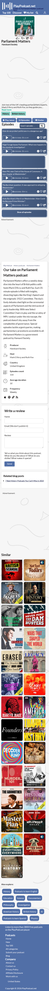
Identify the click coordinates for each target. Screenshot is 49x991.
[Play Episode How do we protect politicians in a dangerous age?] (7, 138)
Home (8, 938)
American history (11, 911)
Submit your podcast (15, 952)
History (5, 113)
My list (29, 12)
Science (20, 898)
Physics (34, 918)
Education (8, 898)
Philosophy (8, 905)
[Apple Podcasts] (5, 398)
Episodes (25, 120)
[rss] (17, 398)
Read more (6, 109)
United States (14, 981)
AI (42, 911)
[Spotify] (9, 398)
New (8, 942)
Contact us (11, 966)
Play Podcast (7, 266)
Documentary (34, 898)
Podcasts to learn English (26, 891)
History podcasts (19, 266)
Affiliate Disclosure (14, 973)
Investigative (24, 905)
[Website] (13, 398)
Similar (40, 120)
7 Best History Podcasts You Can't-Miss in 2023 (24, 481)
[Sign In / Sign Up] (45, 13)
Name (7, 416)
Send (9, 464)
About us (10, 962)
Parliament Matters (33, 266)
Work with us (12, 976)
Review (7, 435)
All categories (12, 949)
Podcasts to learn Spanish (14, 918)
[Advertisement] (24, 74)
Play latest (9, 120)
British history (18, 113)
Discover (17, 12)
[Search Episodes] (41, 126)
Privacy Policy (12, 969)
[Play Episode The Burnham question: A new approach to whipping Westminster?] (7, 192)
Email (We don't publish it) (16, 426)
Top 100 (6, 12)
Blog (8, 955)
